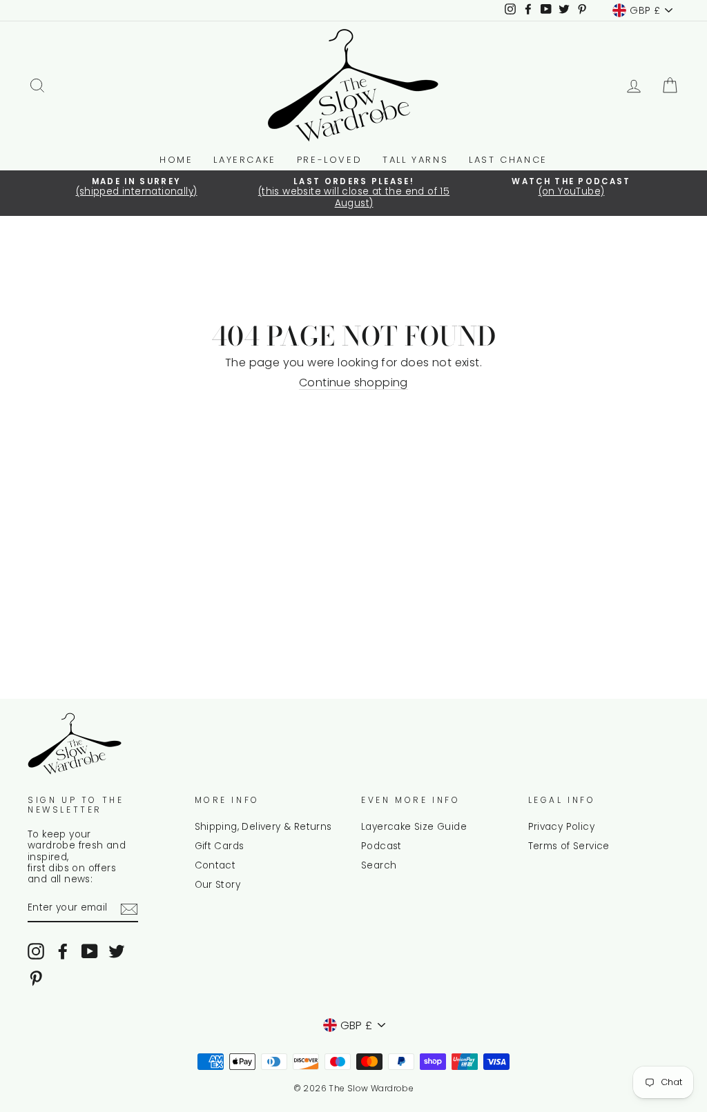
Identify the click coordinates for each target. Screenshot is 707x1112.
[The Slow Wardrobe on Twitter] (116, 951)
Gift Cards (219, 846)
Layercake (244, 159)
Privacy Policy (561, 826)
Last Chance (508, 159)
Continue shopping (353, 383)
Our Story (218, 884)
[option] (136, 187)
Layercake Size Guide (414, 826)
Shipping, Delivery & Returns (263, 826)
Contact (215, 865)
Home (176, 159)
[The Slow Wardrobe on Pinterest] (36, 978)
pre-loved (329, 159)
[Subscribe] (129, 909)
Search (378, 865)
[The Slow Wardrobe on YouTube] (89, 951)
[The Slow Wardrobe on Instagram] (36, 951)
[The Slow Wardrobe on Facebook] (63, 951)
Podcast (381, 846)
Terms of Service (569, 846)
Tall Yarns (415, 159)
